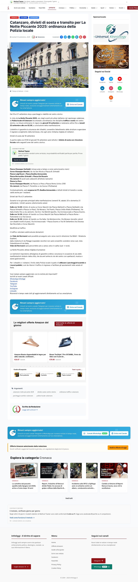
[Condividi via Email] (80, 37)
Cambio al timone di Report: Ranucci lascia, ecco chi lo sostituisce (112, 486)
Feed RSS (42, 8)
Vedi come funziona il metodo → (22, 518)
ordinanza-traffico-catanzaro (69, 392)
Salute (93, 8)
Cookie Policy (56, 568)
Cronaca (61, 8)
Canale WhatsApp (97, 433)
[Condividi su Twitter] (65, 37)
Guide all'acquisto (57, 550)
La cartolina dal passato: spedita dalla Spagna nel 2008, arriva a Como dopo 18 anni (24, 486)
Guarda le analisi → (20, 160)
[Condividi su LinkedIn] (69, 37)
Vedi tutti (69, 498)
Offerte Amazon (57, 546)
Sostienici (32, 8)
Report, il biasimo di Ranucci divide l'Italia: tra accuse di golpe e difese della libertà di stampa (53, 486)
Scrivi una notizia (19, 8)
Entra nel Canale (76, 104)
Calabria (24, 17)
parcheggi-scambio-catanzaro (23, 396)
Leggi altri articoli (29, 410)
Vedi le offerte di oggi (118, 448)
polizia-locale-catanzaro (45, 396)
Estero (112, 8)
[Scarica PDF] (84, 37)
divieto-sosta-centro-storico (46, 392)
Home (53, 542)
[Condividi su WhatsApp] (72, 37)
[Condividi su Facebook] (61, 37)
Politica (72, 8)
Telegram (13, 284)
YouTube (13, 286)
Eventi (121, 8)
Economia (83, 8)
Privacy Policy (56, 564)
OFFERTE (52, 8)
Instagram (14, 289)
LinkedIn (13, 291)
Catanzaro (34, 17)
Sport (102, 8)
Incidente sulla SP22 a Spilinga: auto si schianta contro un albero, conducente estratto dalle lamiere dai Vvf (84, 486)
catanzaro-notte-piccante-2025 (23, 392)
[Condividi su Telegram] (76, 37)
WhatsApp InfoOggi (17, 279)
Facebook (14, 281)
